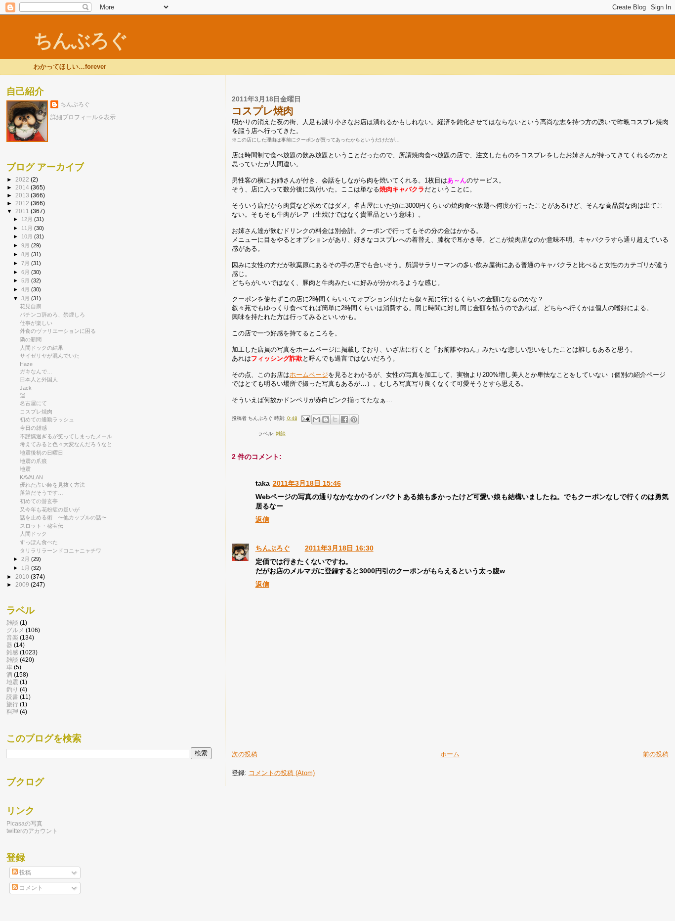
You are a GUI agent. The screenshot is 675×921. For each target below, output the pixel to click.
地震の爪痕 (33, 461)
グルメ (15, 630)
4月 (26, 289)
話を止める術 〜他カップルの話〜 (63, 517)
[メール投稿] (305, 418)
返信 (262, 519)
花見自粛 (31, 306)
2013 (23, 195)
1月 (26, 568)
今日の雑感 (33, 428)
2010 (23, 576)
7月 (26, 263)
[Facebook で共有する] (344, 419)
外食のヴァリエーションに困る (58, 331)
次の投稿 (244, 754)
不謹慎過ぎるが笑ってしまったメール (66, 436)
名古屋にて (33, 403)
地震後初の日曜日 (41, 453)
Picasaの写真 (24, 823)
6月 (26, 272)
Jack (26, 388)
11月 (27, 228)
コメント (30, 887)
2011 (23, 211)
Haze (26, 364)
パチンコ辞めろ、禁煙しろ (52, 315)
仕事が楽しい (36, 323)
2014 (23, 187)
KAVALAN (31, 477)
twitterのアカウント (32, 831)
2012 (23, 203)
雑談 (12, 622)
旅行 (12, 704)
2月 (26, 559)
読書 (12, 696)
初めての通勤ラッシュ (47, 419)
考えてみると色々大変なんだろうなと (66, 444)
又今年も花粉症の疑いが (50, 509)
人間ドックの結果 (41, 348)
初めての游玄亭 (39, 501)
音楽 (12, 637)
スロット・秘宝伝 (41, 526)
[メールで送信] (316, 419)
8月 (26, 254)
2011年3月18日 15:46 (307, 483)
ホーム (450, 754)
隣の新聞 (31, 339)
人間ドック (33, 534)
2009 (23, 584)
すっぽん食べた (39, 542)
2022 (23, 179)
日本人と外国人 (39, 379)
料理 (12, 711)
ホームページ (309, 374)
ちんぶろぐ (80, 40)
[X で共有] (335, 419)
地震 (25, 469)
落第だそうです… (41, 493)
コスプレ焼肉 (36, 411)
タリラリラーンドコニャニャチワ (60, 550)
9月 (26, 245)
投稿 (24, 872)
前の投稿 (656, 754)
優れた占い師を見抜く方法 (52, 485)
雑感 (12, 652)
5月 (26, 280)
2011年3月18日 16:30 (339, 548)
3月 (26, 298)
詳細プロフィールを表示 (83, 117)
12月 (27, 219)
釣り (12, 689)
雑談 (281, 433)
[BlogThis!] (326, 419)
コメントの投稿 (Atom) (282, 773)
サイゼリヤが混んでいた (50, 356)
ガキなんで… (36, 371)
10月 (27, 236)
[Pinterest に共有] (354, 419)
